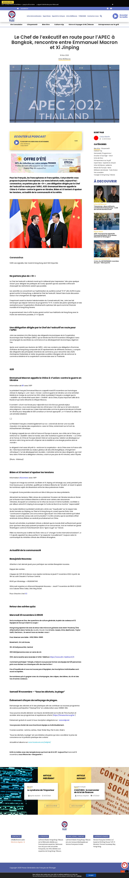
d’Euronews (23, 478)
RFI (23, 385)
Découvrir (51, 806)
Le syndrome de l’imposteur (40, 790)
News (109, 168)
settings (79, 876)
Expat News (47, 16)
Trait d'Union (113, 170)
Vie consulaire (98, 172)
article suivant (81, 777)
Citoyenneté (32, 24)
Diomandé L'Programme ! (102, 153)
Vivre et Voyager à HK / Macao (81, 24)
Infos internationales (34, 16)
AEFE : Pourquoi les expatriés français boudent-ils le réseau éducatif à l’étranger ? (105, 235)
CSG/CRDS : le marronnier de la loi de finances (86, 791)
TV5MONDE (82, 16)
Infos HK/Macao (71, 16)
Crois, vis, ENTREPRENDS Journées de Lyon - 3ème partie (106, 262)
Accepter (91, 875)
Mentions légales (17, 842)
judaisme (109, 165)
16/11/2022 (47, 796)
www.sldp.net (64, 720)
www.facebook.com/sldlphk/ (39, 742)
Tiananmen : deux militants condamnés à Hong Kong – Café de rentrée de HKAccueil (106, 207)
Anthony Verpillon (82, 796)
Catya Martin (105, 137)
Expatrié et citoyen (58, 16)
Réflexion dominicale (101, 170)
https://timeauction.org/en (64, 715)
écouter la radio (124, 16)
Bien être (46, 24)
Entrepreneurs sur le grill (108, 24)
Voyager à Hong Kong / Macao (104, 175)
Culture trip (59, 24)
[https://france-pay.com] (46, 163)
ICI (26, 593)
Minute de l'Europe (100, 168)
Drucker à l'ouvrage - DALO (103, 156)
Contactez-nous (93, 16)
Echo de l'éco (98, 158)
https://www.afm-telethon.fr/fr (62, 657)
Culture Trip (98, 151)
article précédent (48, 777)
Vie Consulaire (16, 24)
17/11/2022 (95, 796)
